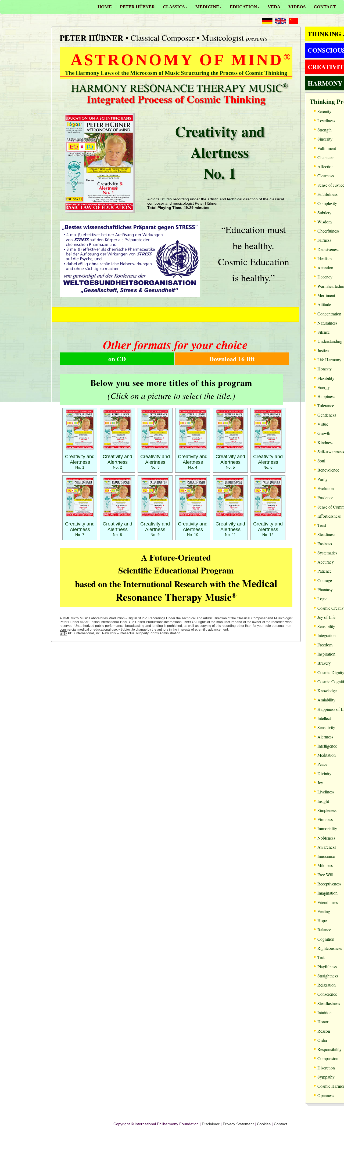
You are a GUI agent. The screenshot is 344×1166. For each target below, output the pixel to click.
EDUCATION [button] (243, 6)
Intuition (324, 1012)
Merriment (326, 295)
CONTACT (325, 6)
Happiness (326, 396)
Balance (324, 929)
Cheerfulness (328, 231)
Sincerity (324, 139)
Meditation (326, 755)
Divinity (324, 773)
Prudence (325, 497)
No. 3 (155, 462)
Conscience (327, 994)
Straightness (327, 976)
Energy (323, 387)
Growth (323, 433)
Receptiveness (329, 884)
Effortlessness (329, 516)
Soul (321, 461)
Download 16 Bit (232, 358)
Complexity (327, 203)
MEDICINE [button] (207, 6)
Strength (324, 130)
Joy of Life (326, 617)
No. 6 (268, 462)
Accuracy (325, 562)
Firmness (325, 819)
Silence (323, 332)
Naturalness (327, 323)
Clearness (325, 175)
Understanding (329, 341)
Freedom (324, 645)
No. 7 (80, 529)
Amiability (326, 699)
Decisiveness (328, 249)
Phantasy (325, 589)
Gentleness (326, 415)
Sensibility (326, 626)
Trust (321, 525)
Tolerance (325, 405)
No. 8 (117, 529)
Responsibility (329, 1049)
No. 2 (117, 462)
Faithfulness (327, 194)
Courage (324, 580)
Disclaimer (211, 1124)
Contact (280, 1124)
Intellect (324, 718)
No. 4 (192, 462)
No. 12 (268, 529)
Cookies (264, 1124)
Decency (324, 276)
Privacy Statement (238, 1124)
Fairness (324, 240)
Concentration (329, 314)
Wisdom (324, 222)
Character (325, 157)
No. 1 (80, 462)
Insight (323, 801)
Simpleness (326, 810)
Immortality (327, 828)
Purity (322, 479)
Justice (323, 350)
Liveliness (325, 792)
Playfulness (327, 966)
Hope (322, 920)
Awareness (326, 847)
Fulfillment (326, 148)
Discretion (326, 1068)
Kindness (325, 442)
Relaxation (326, 985)
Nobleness (326, 838)
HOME (105, 6)
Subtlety (324, 212)
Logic (322, 598)
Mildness (325, 865)
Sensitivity (326, 727)
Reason (323, 1031)
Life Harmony (329, 359)
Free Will (325, 874)
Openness (325, 1095)
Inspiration (326, 654)
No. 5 (230, 462)
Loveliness (326, 120)
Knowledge (327, 690)
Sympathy (326, 1077)
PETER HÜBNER (137, 6)
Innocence (326, 856)
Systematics (327, 553)
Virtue (322, 424)
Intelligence (327, 746)
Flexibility (325, 378)
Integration (326, 635)
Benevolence (328, 470)
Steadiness (326, 534)
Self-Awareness (330, 451)
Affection (325, 166)
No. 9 (155, 529)
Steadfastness (328, 1003)
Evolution (325, 488)
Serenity (324, 111)
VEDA (274, 6)
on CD (117, 358)
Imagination (327, 893)
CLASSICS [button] (174, 6)
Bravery (324, 663)
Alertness (325, 737)
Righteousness (329, 948)
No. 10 (192, 529)
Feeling (323, 911)
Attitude (324, 304)
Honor (322, 1021)
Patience (324, 571)
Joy (320, 782)
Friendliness (327, 902)
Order (322, 1040)
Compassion (327, 1058)
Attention (325, 267)
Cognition (325, 939)
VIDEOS (297, 6)
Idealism (324, 258)
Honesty (324, 368)
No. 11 (230, 529)
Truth (322, 957)
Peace (322, 764)
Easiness (324, 543)
